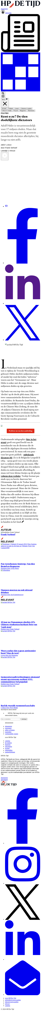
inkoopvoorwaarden (11, 1002)
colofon (7, 741)
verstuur (24, 719)
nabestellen (8, 750)
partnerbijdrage (10, 752)
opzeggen (8, 728)
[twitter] (22, 919)
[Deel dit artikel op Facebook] (22, 263)
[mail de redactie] (22, 994)
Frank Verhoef (8, 534)
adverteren (8, 746)
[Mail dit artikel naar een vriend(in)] (6, 206)
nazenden (8, 732)
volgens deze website (10, 476)
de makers (8, 743)
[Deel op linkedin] (22, 303)
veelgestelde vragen (11, 734)
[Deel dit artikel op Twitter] (22, 340)
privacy (7, 1004)
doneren (7, 745)
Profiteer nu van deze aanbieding (20, 431)
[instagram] (22, 883)
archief (7, 748)
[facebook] (22, 843)
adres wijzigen (10, 730)
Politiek (5, 113)
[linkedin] (22, 959)
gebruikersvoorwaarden (13, 1000)
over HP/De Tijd (10, 998)
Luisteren (4, 159)
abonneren (8, 726)
